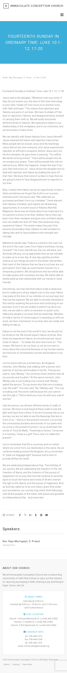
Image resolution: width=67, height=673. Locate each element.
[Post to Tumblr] (36, 515)
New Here (27, 664)
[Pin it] (41, 515)
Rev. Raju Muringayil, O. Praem (21, 541)
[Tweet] (25, 515)
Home (6, 664)
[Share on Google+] (30, 515)
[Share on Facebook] (20, 515)
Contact (16, 664)
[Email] (46, 515)
